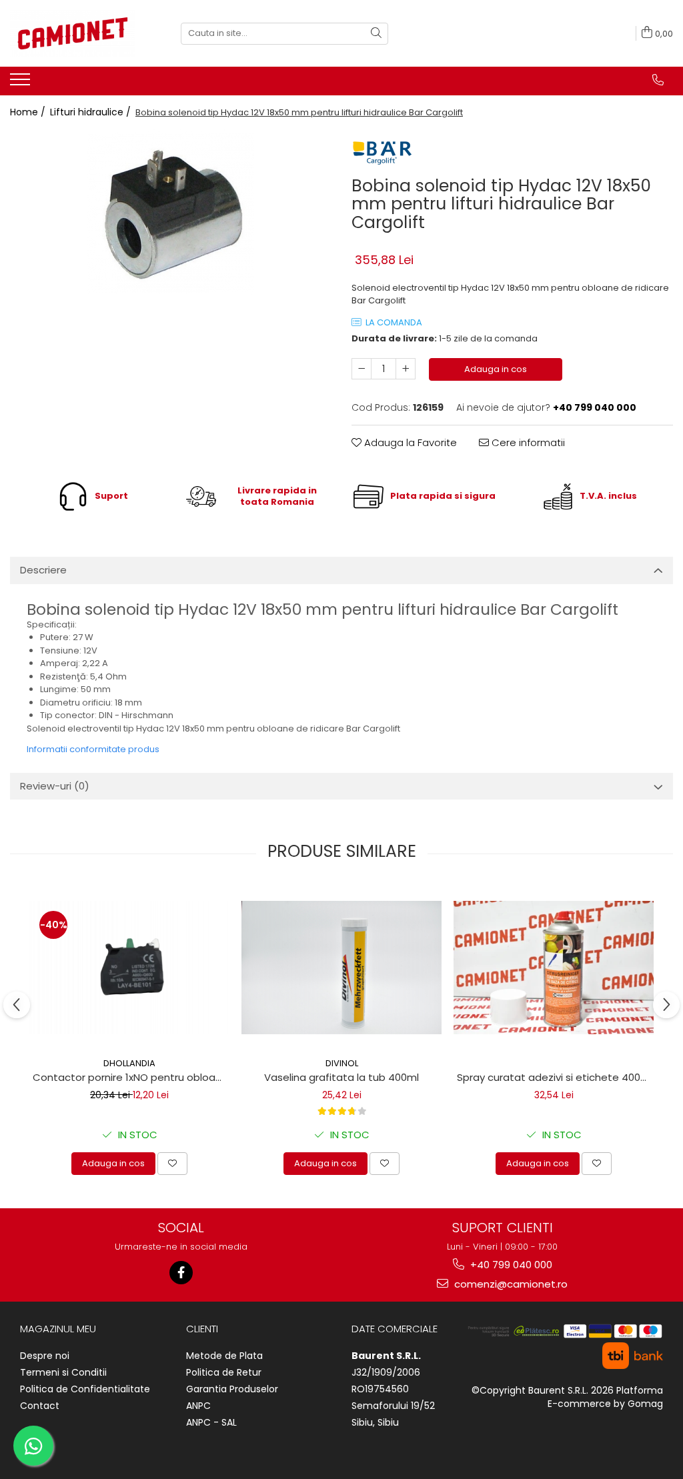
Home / (29, 112)
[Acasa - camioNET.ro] (76, 33)
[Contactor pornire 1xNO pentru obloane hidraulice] (129, 967)
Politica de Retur (223, 1372)
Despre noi (44, 1355)
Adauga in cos (495, 369)
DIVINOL (341, 1063)
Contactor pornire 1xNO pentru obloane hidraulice (131, 1077)
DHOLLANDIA (129, 1063)
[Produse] (21, 83)
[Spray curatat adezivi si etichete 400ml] (554, 967)
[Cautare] (376, 34)
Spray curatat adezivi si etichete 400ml (554, 1077)
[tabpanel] (170, 212)
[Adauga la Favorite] (172, 1163)
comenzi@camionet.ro (510, 1284)
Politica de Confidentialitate (85, 1389)
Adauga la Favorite (409, 442)
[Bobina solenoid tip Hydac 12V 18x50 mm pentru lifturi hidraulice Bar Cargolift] (170, 212)
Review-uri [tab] (54, 786)
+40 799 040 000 (510, 1265)
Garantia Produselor (232, 1389)
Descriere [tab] (43, 570)
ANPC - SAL (211, 1422)
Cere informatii (527, 442)
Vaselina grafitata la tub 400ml (341, 1077)
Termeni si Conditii (63, 1372)
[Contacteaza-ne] (658, 80)
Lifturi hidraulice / (91, 112)
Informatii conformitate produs (93, 749)
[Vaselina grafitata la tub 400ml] (341, 967)
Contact (39, 1405)
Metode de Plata (224, 1355)
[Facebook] (181, 1272)
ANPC (198, 1405)
